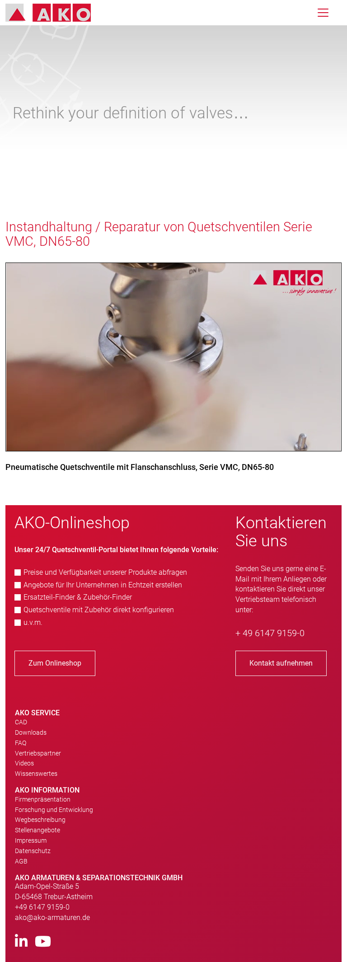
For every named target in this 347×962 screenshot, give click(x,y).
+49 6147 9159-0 (42, 907)
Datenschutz (33, 850)
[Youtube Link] (43, 942)
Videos (24, 763)
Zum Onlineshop (54, 663)
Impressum (31, 840)
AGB (21, 861)
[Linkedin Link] (21, 942)
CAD (21, 722)
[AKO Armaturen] (54, 13)
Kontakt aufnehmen (281, 663)
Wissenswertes (36, 773)
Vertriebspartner (38, 753)
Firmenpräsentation (42, 799)
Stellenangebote (37, 830)
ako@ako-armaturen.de (52, 917)
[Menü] (323, 12)
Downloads (31, 732)
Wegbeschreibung (40, 819)
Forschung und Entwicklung (54, 809)
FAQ (20, 742)
